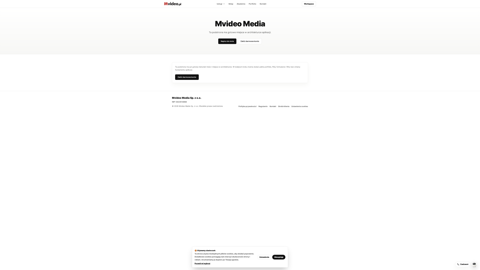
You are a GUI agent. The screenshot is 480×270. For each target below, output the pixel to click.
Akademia (241, 4)
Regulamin (263, 106)
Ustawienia (264, 257)
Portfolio (252, 4)
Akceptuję (278, 257)
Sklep (230, 4)
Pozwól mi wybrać (202, 263)
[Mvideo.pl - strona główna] (172, 4)
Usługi (219, 4)
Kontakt (263, 4)
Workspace (309, 4)
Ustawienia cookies (299, 106)
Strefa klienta (283, 106)
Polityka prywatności (247, 106)
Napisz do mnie (227, 41)
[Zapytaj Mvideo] (474, 264)
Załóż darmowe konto (249, 41)
